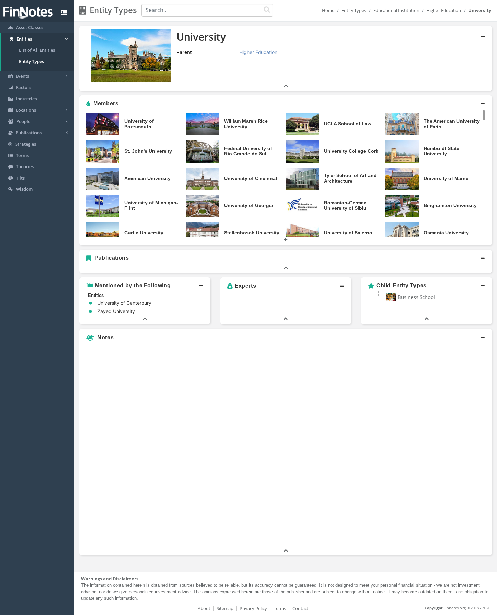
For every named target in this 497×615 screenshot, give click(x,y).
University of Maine (446, 178)
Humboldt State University (441, 151)
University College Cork (351, 151)
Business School (416, 296)
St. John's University (148, 151)
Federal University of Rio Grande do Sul (248, 151)
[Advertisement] (439, 445)
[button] (285, 58)
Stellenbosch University (251, 232)
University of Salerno (348, 232)
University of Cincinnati (251, 178)
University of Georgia (248, 205)
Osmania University (446, 232)
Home (328, 10)
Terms (280, 608)
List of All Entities (37, 50)
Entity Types (31, 61)
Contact (300, 608)
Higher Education (443, 10)
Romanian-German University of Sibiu (345, 205)
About (204, 608)
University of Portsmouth (139, 123)
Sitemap (225, 608)
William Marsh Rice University (246, 123)
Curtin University (143, 232)
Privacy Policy (253, 608)
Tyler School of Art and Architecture (350, 178)
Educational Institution (396, 10)
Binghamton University (450, 205)
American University (147, 178)
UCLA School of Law (347, 123)
